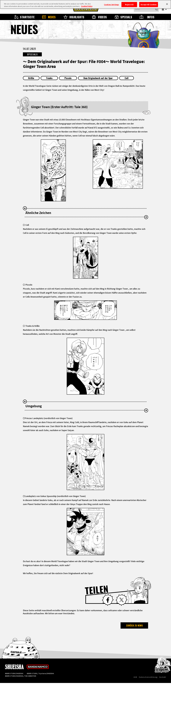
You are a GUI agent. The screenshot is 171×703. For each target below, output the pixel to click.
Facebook (108, 600)
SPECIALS (126, 17)
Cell (126, 78)
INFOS (150, 17)
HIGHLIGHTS (76, 17)
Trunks (49, 78)
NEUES (52, 17)
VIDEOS (102, 17)
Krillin (31, 78)
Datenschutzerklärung (148, 677)
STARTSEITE (27, 17)
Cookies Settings (111, 4)
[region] (85, 4)
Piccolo (67, 78)
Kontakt (162, 677)
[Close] (167, 4)
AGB (135, 677)
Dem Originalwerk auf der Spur (98, 78)
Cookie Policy (86, 6)
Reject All (129, 4)
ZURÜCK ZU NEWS (134, 625)
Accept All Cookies (149, 4)
